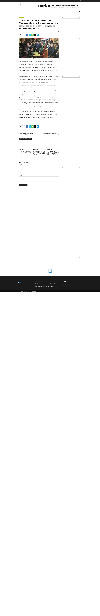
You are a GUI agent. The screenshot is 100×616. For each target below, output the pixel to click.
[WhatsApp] (32, 35)
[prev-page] (20, 157)
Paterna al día (21, 31)
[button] (79, 11)
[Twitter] (30, 35)
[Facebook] (78, 1)
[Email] (35, 35)
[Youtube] (69, 285)
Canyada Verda (24, 16)
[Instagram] (80, 1)
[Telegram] (38, 35)
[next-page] (21, 157)
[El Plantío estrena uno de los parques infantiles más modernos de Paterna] (25, 145)
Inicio (20, 16)
